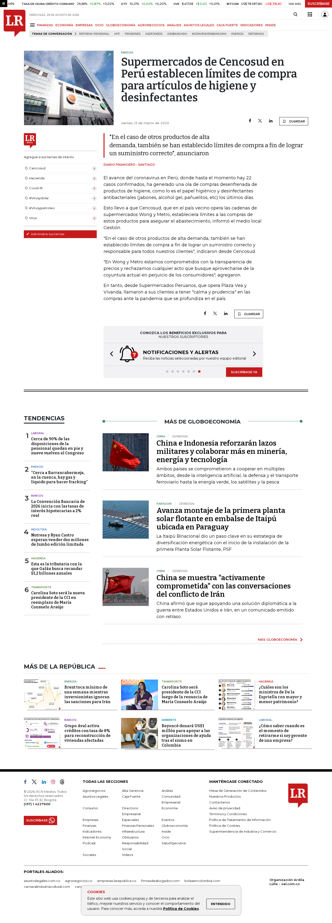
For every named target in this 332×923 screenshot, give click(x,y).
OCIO (99, 25)
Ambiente (169, 720)
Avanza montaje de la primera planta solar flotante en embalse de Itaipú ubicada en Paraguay (221, 518)
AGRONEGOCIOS (151, 25)
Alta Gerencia (132, 791)
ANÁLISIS (174, 25)
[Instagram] (55, 783)
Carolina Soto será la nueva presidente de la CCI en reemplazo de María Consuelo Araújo (58, 600)
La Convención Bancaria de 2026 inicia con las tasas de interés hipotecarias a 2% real (58, 508)
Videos (127, 855)
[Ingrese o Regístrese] (324, 14)
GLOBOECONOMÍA (120, 25)
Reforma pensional (94, 33)
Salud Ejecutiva (174, 843)
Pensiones (132, 33)
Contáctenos (219, 802)
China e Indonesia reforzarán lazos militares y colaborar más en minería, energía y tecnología (222, 451)
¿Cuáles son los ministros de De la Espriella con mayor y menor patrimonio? (280, 694)
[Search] (295, 14)
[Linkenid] (46, 783)
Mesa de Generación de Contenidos (237, 791)
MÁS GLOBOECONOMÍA (277, 639)
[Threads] (64, 783)
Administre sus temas (47, 234)
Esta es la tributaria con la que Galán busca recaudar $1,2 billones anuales (56, 569)
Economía (170, 808)
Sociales (89, 855)
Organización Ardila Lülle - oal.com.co (287, 882)
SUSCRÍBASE (318, 3)
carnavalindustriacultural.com (47, 886)
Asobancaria (177, 33)
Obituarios (130, 837)
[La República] (15, 23)
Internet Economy (97, 837)
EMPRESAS (84, 25)
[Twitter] (260, 121)
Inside (166, 831)
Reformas (256, 33)
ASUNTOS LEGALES (199, 25)
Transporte (41, 587)
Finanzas (89, 826)
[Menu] (33, 25)
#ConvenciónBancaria (209, 33)
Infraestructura (133, 831)
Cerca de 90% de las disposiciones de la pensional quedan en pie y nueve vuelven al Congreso (57, 446)
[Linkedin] (270, 121)
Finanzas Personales (138, 826)
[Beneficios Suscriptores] (310, 14)
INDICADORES (251, 25)
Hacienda (38, 558)
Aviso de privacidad (224, 808)
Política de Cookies (181, 908)
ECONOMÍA (64, 25)
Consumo (90, 808)
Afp (117, 33)
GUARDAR (296, 121)
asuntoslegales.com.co (42, 881)
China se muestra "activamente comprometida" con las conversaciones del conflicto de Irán (224, 586)
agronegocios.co (78, 881)
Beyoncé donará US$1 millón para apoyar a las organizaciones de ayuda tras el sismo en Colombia (186, 736)
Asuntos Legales (95, 796)
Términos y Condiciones (228, 814)
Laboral (37, 433)
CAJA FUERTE (227, 25)
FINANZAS (45, 25)
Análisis (167, 791)
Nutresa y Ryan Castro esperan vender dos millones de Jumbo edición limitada (60, 540)
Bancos (37, 495)
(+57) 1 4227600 (37, 804)
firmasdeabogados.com (160, 881)
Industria (39, 529)
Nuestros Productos (225, 796)
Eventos (168, 820)
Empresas (90, 820)
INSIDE (270, 25)
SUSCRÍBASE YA (244, 372)
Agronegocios (94, 791)
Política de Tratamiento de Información (240, 820)
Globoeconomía (175, 826)
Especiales (130, 820)
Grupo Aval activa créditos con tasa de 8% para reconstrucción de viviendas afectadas (87, 733)
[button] (110, 354)
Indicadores (92, 831)
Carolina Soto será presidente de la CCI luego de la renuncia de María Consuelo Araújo (185, 694)
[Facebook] (250, 121)
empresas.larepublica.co (116, 881)
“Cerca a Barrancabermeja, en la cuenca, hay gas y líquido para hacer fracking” (59, 477)
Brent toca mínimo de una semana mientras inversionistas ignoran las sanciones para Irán (87, 694)
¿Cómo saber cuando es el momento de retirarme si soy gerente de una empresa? (283, 733)
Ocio (165, 837)
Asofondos (153, 33)
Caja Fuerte (131, 796)
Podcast (89, 843)
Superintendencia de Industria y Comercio (242, 831)
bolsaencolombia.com (202, 881)
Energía (237, 33)
